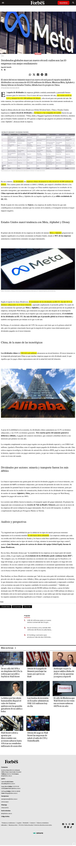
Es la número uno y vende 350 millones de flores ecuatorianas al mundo (39, 629)
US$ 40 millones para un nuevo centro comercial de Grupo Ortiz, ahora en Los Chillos (39, 621)
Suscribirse (63, 3)
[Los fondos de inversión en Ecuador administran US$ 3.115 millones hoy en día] (38, 688)
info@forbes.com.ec (6, 776)
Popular (27, 616)
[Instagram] (69, 824)
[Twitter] (34, 75)
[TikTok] (71, 827)
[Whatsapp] (30, 75)
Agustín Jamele (6, 67)
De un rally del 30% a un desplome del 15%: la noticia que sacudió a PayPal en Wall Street (11, 673)
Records (27, 607)
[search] (73, 2)
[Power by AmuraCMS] (38, 833)
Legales (19, 823)
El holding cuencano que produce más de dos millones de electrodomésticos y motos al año (39, 636)
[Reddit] (42, 75)
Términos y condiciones (8, 823)
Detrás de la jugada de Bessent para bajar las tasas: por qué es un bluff (37, 673)
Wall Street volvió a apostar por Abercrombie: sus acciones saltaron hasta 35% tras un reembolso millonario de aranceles (11, 739)
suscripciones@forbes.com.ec (9, 799)
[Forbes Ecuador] (38, 2)
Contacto (32, 823)
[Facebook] (38, 75)
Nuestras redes (13, 825)
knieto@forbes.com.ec (14, 788)
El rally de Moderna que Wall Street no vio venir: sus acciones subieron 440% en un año (64, 702)
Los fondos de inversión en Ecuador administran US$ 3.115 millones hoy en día (38, 702)
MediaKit (25, 823)
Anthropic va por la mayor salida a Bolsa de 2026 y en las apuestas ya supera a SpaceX (64, 673)
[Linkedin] (46, 75)
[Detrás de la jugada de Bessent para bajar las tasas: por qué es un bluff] (38, 659)
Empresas (17, 607)
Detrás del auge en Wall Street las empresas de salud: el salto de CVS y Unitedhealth (37, 737)
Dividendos (5, 607)
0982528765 (5, 807)
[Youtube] (73, 824)
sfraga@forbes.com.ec (11, 793)
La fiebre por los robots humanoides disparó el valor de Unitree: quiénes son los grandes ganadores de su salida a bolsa (11, 704)
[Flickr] (68, 827)
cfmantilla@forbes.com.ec (8, 783)
